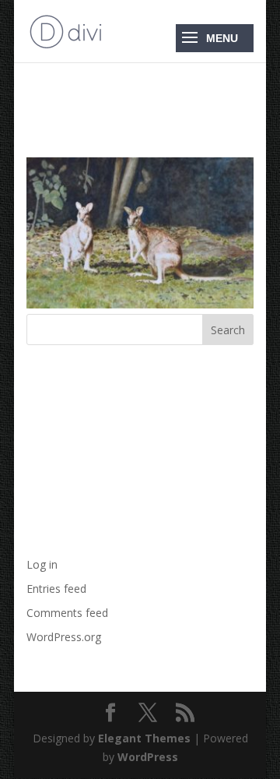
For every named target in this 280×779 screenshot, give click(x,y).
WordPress (147, 756)
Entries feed (56, 588)
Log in (42, 564)
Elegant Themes (144, 738)
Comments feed (67, 612)
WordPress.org (63, 636)
